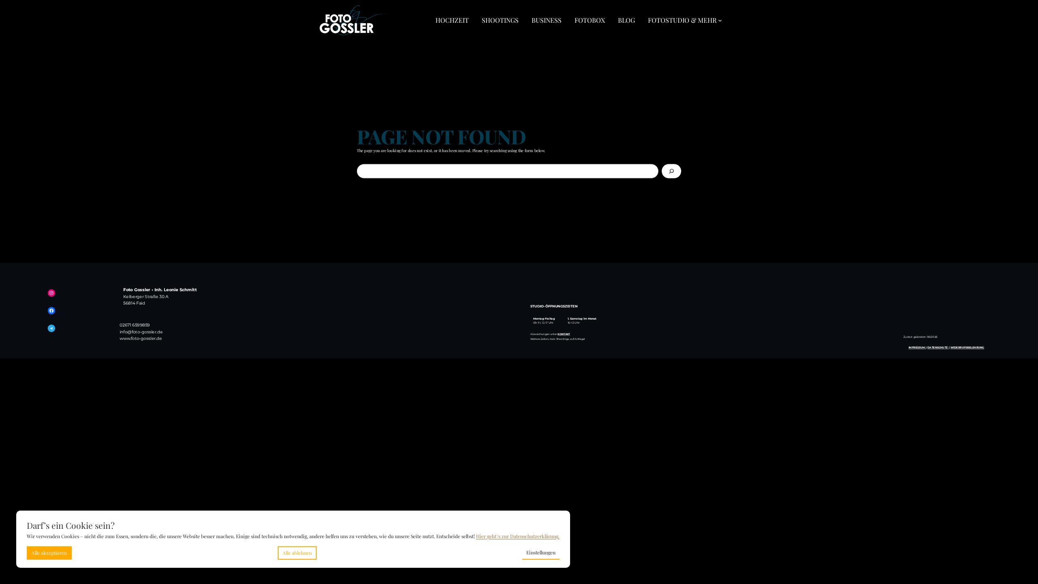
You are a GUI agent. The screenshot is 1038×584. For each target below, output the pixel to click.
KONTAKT (564, 333)
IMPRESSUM (917, 347)
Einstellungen (540, 552)
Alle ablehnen (297, 553)
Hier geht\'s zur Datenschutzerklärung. (518, 536)
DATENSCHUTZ (937, 347)
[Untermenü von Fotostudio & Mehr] (720, 20)
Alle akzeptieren (49, 553)
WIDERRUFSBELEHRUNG (967, 347)
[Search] (671, 171)
